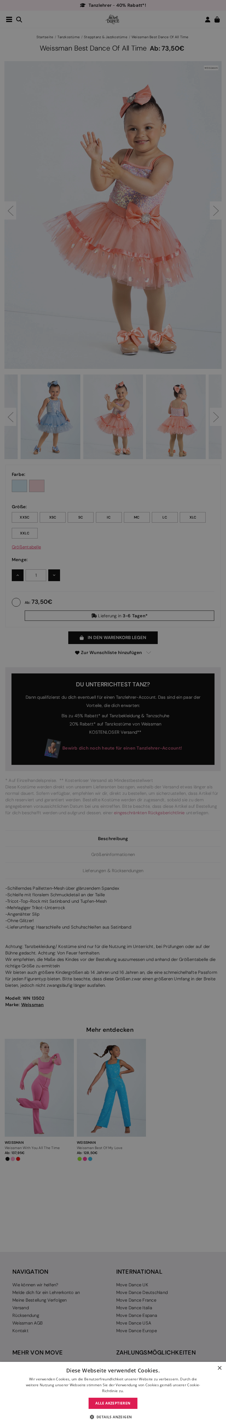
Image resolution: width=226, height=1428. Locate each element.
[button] (113, 1417)
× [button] (219, 1368)
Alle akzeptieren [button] (112, 1403)
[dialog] (113, 1395)
